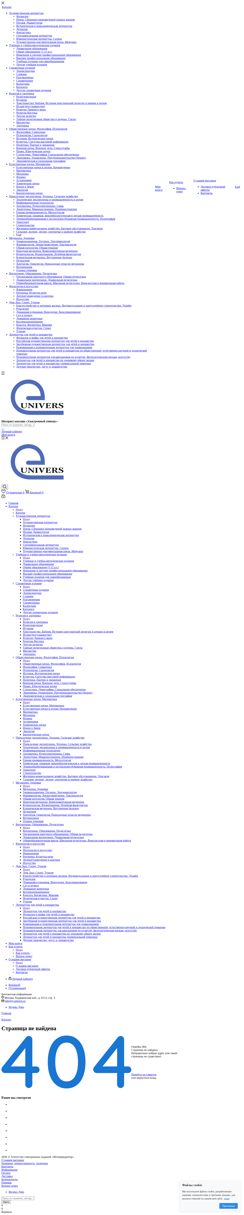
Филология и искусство (37, 850)
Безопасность (9, 1179)
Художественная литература (40, 522)
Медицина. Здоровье (35, 789)
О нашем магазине (27, 965)
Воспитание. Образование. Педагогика (47, 830)
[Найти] (2, 429)
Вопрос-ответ (9, 1185)
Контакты (7, 1166)
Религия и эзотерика (35, 621)
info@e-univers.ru (15, 1001)
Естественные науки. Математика (43, 705)
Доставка (7, 1176)
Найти (6, 1202)
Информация (9, 1169)
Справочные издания (36, 589)
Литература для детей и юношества (44, 911)
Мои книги (8, 434)
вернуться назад (146, 1077)
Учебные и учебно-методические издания (48, 560)
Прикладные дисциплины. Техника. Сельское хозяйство (57, 744)
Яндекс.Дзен (16, 1007)
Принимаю (228, 1205)
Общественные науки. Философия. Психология (52, 663)
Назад (19, 509)
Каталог (21, 512)
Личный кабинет (11, 431)
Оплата (5, 1172)
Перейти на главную (143, 1074)
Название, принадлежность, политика (24, 1163)
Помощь (6, 1182)
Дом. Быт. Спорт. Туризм (38, 872)
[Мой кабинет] (3, 496)
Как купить (23, 953)
